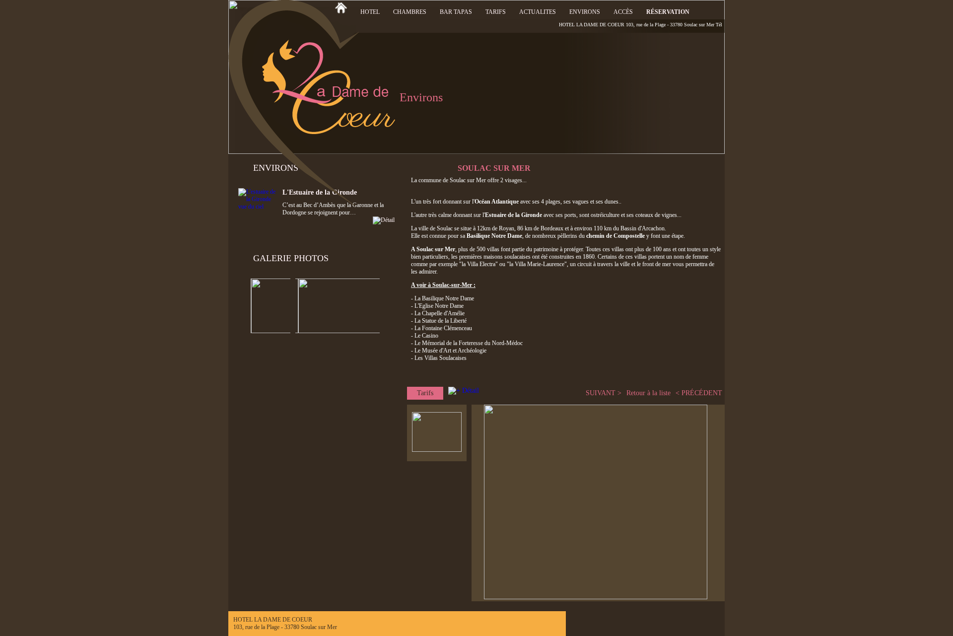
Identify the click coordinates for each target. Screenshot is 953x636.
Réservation (667, 11)
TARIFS (495, 11)
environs (584, 11)
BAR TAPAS (456, 11)
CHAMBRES (409, 11)
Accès (623, 11)
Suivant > (603, 393)
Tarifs (425, 393)
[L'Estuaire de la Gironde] (338, 220)
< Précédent (699, 393)
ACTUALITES (537, 11)
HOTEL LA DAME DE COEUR (591, 24)
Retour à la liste (648, 393)
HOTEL (370, 11)
